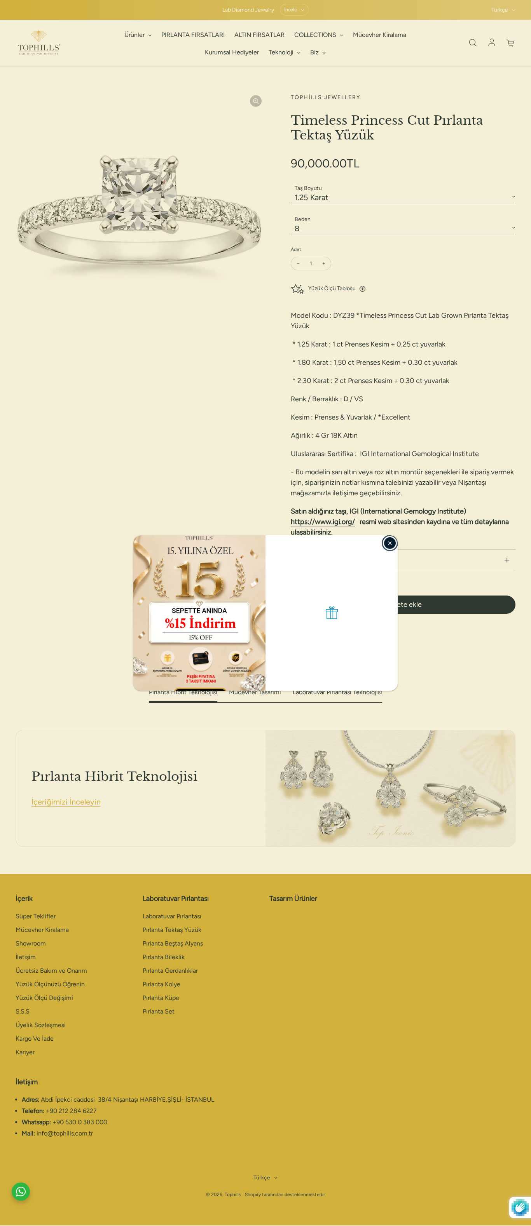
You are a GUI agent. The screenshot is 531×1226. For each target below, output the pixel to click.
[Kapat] (390, 543)
